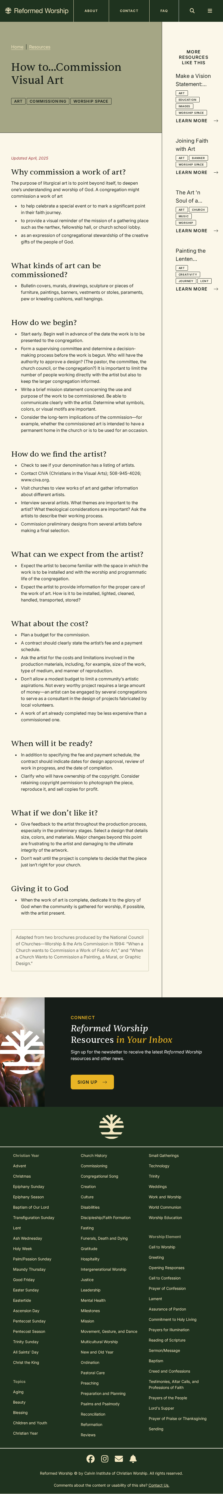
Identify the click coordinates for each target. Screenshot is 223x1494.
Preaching (90, 1383)
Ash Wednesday (27, 1238)
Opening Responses (166, 1267)
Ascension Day (26, 1310)
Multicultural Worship (99, 1341)
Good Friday (24, 1279)
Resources (39, 47)
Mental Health (93, 1300)
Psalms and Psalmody (100, 1403)
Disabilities (90, 1207)
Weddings (158, 1186)
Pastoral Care (93, 1372)
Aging (18, 1391)
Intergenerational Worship (103, 1269)
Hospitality (90, 1259)
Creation (88, 1186)
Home (17, 47)
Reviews (88, 1434)
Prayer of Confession (167, 1288)
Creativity (188, 274)
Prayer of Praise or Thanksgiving (178, 1418)
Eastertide (22, 1300)
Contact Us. (158, 1485)
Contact (129, 11)
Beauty (19, 1402)
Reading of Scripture (167, 1340)
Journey (186, 281)
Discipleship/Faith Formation (106, 1217)
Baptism (156, 1360)
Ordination (90, 1362)
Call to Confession (165, 1278)
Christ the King (26, 1362)
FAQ (164, 11)
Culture (87, 1196)
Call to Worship (162, 1247)
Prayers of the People (168, 1397)
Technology (159, 1165)
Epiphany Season (28, 1196)
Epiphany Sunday (28, 1186)
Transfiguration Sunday (33, 1217)
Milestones (90, 1310)
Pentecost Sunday (29, 1321)
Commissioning (48, 101)
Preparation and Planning (103, 1393)
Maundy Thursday (29, 1269)
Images (185, 106)
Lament (155, 1298)
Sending (156, 1428)
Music (184, 216)
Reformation (91, 1424)
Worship (186, 222)
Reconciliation (93, 1414)
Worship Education (165, 1217)
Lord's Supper (161, 1408)
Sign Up (88, 1082)
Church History (94, 1155)
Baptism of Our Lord (31, 1207)
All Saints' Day (26, 1352)
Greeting (156, 1257)
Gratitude (89, 1248)
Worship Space (91, 101)
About (91, 11)
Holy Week (22, 1248)
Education (188, 99)
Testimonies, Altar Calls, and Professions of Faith (174, 1384)
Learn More (192, 120)
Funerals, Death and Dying (104, 1238)
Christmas (22, 1176)
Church (198, 209)
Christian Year (25, 1433)
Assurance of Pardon (167, 1309)
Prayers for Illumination (169, 1329)
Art (18, 101)
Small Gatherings (164, 1155)
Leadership (91, 1290)
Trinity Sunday (26, 1341)
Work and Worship (165, 1196)
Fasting (87, 1228)
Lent (204, 281)
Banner (198, 158)
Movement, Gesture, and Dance (109, 1331)
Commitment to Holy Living (173, 1319)
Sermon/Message (164, 1350)
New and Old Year (97, 1352)
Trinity (154, 1176)
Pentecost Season (29, 1331)
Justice (87, 1279)
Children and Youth (30, 1422)
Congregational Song (99, 1176)
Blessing (20, 1412)
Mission (87, 1321)
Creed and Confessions (169, 1371)
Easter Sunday (26, 1290)
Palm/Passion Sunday (32, 1259)
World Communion (165, 1207)
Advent (19, 1165)
